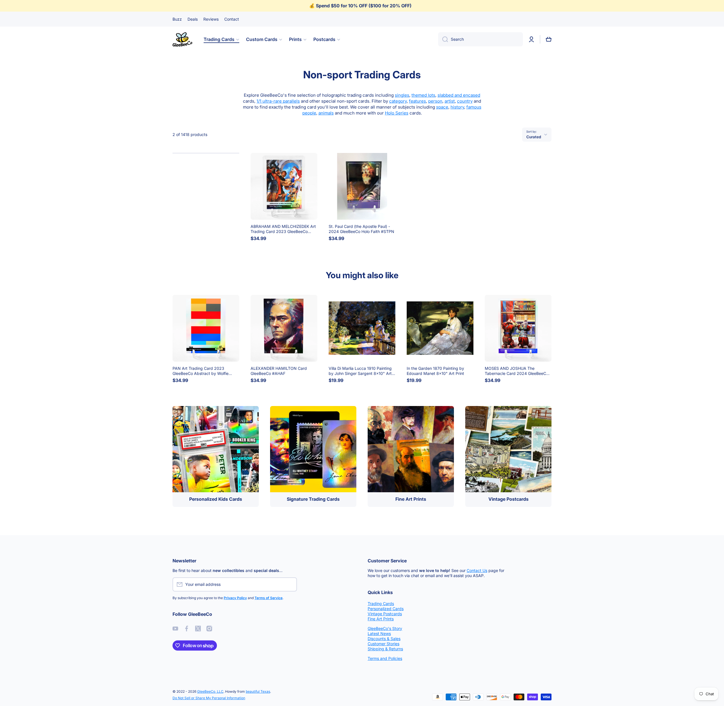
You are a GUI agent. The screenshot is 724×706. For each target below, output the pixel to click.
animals (326, 113)
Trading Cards (381, 603)
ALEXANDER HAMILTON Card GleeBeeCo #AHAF (279, 371)
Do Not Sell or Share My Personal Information (209, 698)
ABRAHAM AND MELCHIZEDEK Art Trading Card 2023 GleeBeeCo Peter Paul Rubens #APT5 (283, 229)
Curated (533, 137)
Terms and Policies (385, 658)
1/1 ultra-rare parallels (278, 101)
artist (450, 101)
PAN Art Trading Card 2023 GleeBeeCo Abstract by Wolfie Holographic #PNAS (201, 371)
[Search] (443, 39)
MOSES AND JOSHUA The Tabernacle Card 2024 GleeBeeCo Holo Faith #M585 (516, 371)
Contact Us (477, 570)
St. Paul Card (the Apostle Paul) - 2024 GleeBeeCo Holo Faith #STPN (361, 229)
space (442, 107)
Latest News (379, 633)
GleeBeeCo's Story (385, 628)
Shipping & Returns (385, 648)
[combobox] (480, 39)
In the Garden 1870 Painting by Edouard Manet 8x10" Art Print (435, 371)
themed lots (423, 95)
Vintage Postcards (385, 613)
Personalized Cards (386, 608)
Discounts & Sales (384, 638)
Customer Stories (383, 643)
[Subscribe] (307, 584)
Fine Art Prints (381, 618)
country (465, 101)
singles (402, 95)
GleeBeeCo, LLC (210, 691)
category (398, 101)
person (435, 101)
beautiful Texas (258, 691)
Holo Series (396, 113)
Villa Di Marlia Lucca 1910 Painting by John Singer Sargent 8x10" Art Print (360, 371)
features (417, 101)
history (457, 107)
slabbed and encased (459, 95)
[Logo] (182, 39)
